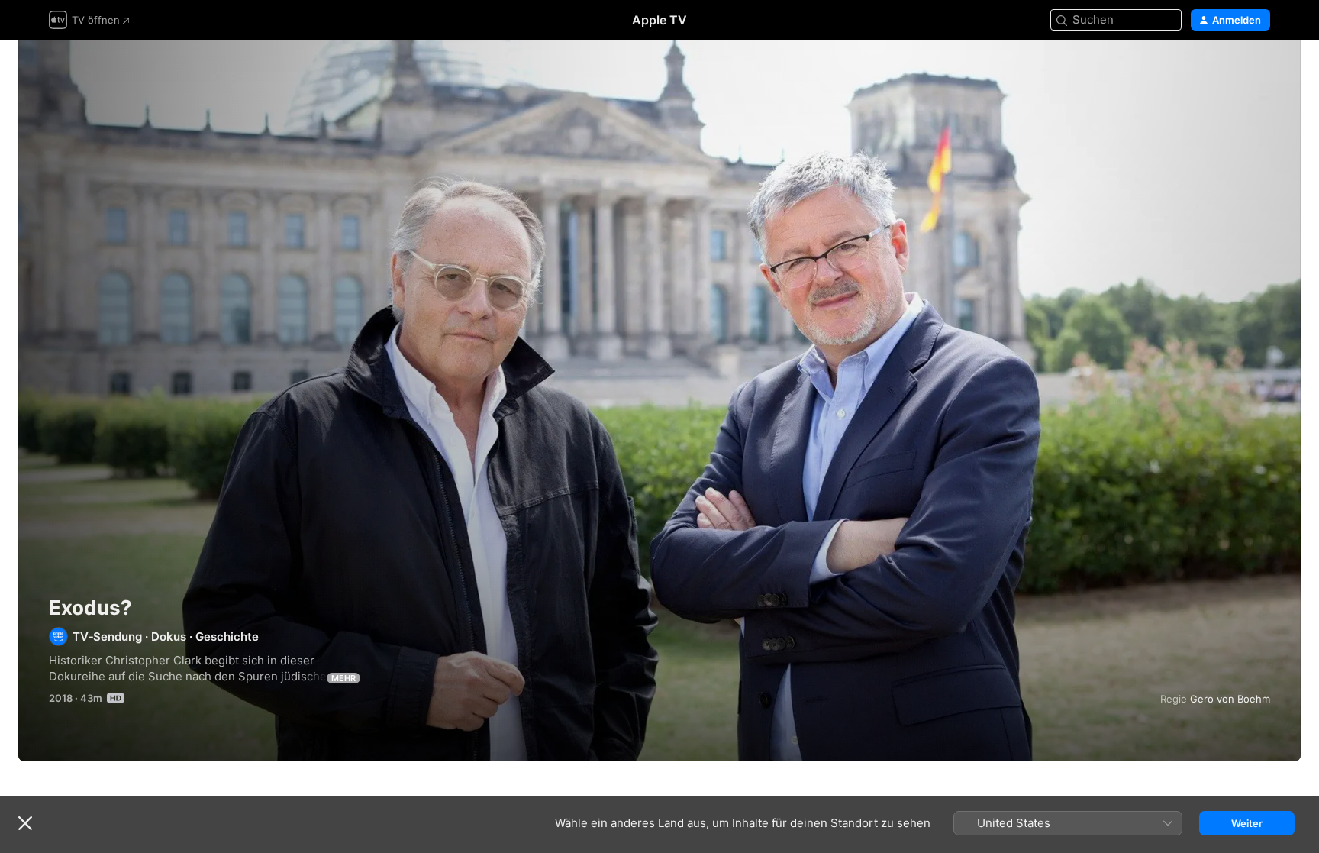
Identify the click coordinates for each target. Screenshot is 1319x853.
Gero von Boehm (1230, 699)
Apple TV (659, 19)
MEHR (343, 678)
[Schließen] (25, 823)
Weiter (1247, 823)
